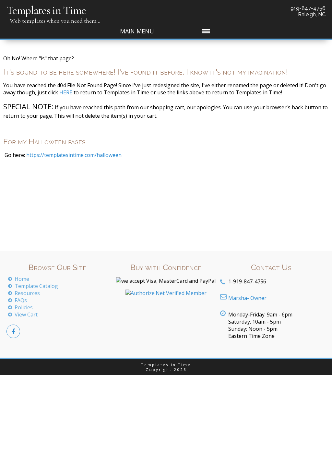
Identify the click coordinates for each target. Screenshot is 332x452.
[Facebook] (13, 331)
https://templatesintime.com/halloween (73, 155)
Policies (24, 307)
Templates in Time (46, 10)
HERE (65, 92)
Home (22, 278)
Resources (27, 293)
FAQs (21, 300)
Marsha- (247, 298)
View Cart (26, 314)
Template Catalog (36, 286)
